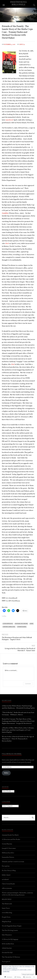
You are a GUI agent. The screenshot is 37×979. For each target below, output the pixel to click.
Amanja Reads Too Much (10, 835)
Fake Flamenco (7, 935)
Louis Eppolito (8, 623)
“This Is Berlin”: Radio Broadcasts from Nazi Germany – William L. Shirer (18, 714)
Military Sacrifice (8, 853)
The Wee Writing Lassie (10, 930)
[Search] (32, 5)
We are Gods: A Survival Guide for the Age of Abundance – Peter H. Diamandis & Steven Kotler (18, 739)
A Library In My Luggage (10, 939)
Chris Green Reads (8, 884)
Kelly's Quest (6, 875)
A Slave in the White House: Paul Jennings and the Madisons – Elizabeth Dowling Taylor (18, 707)
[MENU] (3, 5)
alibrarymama (7, 888)
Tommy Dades (22, 626)
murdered (9, 120)
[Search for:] (18, 818)
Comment (28, 683)
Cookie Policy (6, 971)
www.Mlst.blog (7, 913)
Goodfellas (5, 213)
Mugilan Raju (6, 922)
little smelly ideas (8, 944)
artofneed (5, 879)
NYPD (31, 623)
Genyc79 (22, 44)
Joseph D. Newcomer (9, 848)
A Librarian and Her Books (11, 839)
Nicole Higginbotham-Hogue (11, 926)
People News (6, 917)
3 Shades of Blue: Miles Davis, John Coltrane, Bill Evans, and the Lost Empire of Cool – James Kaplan (18, 730)
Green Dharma (7, 844)
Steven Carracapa (9, 626)
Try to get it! (6, 962)
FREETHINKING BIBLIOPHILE (18, 3)
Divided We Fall (7, 953)
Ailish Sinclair (7, 948)
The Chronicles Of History (11, 957)
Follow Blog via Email (12, 754)
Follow (6, 773)
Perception (5, 866)
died (7, 243)
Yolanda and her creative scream (13, 862)
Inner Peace (6, 908)
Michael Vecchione (21, 623)
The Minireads (7, 904)
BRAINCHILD (6, 899)
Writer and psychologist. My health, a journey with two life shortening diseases (17, 894)
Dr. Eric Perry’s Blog (9, 871)
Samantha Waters (8, 857)
